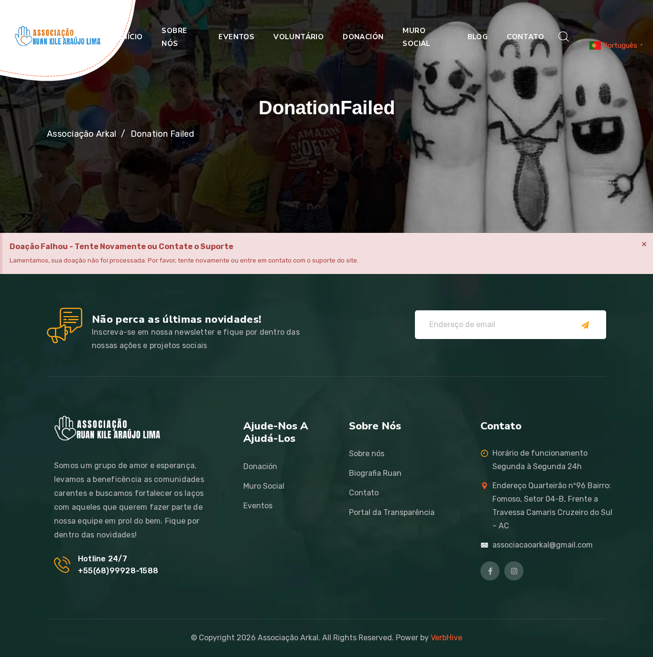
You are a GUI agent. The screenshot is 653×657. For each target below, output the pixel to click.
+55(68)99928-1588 (118, 570)
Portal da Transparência (392, 512)
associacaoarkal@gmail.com (542, 544)
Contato (525, 37)
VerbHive (446, 637)
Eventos (236, 37)
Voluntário (298, 37)
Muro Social (416, 37)
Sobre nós (174, 37)
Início (131, 37)
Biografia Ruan (375, 473)
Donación (363, 37)
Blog (478, 37)
